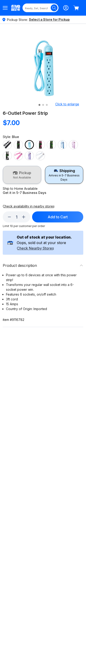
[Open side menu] (5, 7)
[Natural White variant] (7, 155)
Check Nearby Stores (35, 248)
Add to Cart (58, 217)
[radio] (22, 175)
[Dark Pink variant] (40, 144)
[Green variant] (51, 144)
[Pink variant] (18, 155)
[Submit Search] (54, 7)
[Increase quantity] (24, 217)
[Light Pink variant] (73, 144)
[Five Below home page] (15, 8)
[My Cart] (76, 8)
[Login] (66, 8)
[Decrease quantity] (9, 217)
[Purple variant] (29, 155)
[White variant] (40, 155)
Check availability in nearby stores (29, 206)
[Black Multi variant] (18, 144)
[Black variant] (7, 144)
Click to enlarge (67, 104)
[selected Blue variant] (29, 144)
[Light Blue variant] (62, 144)
